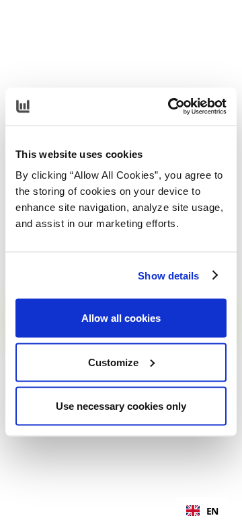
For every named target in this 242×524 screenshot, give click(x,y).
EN (212, 511)
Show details (168, 275)
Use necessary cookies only (121, 406)
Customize (113, 361)
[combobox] (202, 510)
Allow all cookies (121, 318)
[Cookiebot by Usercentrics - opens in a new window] (171, 107)
